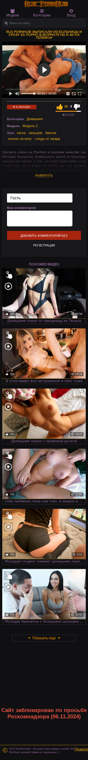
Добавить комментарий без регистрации (44, 237)
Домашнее (35, 119)
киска (21, 133)
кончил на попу (20, 139)
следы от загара (47, 139)
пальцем (35, 133)
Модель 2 (30, 126)
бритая (50, 133)
